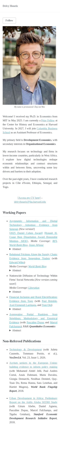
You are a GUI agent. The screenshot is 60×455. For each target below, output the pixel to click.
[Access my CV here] (29, 197)
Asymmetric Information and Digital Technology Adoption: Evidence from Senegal (33, 225)
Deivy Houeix (10, 6)
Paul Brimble (49, 301)
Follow (9, 20)
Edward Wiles (16, 262)
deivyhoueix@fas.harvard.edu (30, 201)
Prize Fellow (48, 120)
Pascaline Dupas (35, 322)
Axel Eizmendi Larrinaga (22, 305)
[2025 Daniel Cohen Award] (26, 233)
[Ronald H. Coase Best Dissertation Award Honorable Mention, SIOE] (33, 237)
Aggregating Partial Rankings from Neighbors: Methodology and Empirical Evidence (33, 318)
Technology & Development (25, 349)
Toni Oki (46, 305)
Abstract (16, 249)
